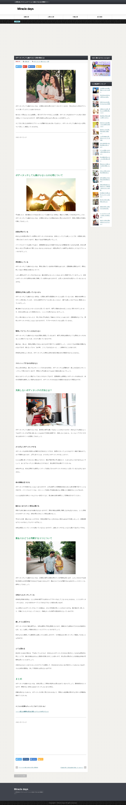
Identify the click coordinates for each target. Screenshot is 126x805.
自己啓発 (99, 17)
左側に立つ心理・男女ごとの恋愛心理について (105, 110)
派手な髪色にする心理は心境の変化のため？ (105, 179)
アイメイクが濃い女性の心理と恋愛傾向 (28, 767)
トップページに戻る (20, 775)
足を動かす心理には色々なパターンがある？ (105, 194)
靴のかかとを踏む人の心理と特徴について (105, 165)
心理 (48, 61)
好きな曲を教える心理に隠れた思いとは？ (105, 145)
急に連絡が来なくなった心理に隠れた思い (105, 159)
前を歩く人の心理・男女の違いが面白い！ (105, 131)
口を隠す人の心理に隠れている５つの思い (105, 90)
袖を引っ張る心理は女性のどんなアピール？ (105, 222)
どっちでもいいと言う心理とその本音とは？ (105, 215)
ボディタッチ (37, 61)
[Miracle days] (25, 12)
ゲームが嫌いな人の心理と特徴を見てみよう (105, 152)
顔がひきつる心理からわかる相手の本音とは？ (105, 124)
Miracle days (21, 789)
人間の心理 (51, 17)
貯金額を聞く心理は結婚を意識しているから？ (72, 767)
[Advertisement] (63, 39)
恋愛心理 (26, 17)
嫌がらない (43, 61)
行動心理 (75, 17)
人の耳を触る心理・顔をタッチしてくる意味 (105, 138)
